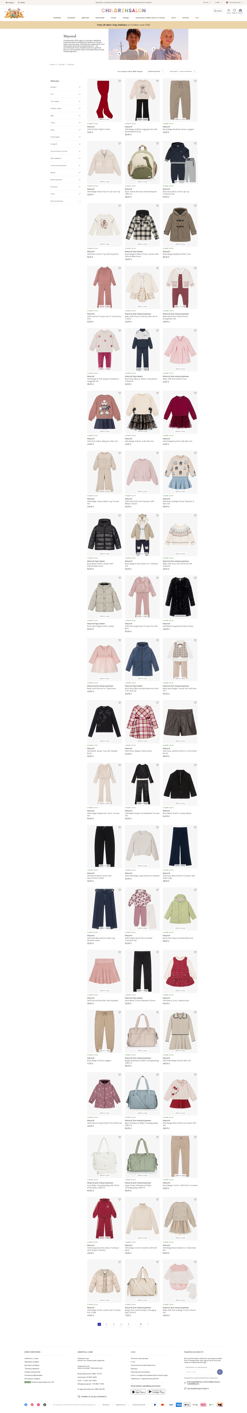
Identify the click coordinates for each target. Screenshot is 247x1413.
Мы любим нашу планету (198, 1389)
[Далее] (148, 1324)
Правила (106, 1405)
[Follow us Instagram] (32, 1406)
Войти (23, 3)
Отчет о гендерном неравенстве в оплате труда (149, 1375)
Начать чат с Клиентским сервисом (91, 1359)
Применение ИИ (139, 1405)
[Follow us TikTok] (44, 1406)
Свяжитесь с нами (31, 1358)
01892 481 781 (99, 1389)
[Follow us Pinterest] (38, 1406)
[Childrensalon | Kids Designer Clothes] (14, 13)
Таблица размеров (31, 1369)
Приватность (121, 1405)
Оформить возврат (31, 1362)
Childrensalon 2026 (70, 1405)
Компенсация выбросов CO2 (39, 1382)
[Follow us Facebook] (25, 1406)
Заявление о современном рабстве (145, 1379)
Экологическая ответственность (143, 1365)
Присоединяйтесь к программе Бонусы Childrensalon (203, 1383)
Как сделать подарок (32, 1379)
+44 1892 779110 (98, 1384)
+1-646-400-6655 (89, 1380)
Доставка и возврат (31, 1365)
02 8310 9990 (91, 1377)
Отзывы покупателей (32, 1372)
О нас (133, 1362)
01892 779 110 (97, 1374)
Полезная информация (33, 1375)
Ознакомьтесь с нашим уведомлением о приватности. (201, 1378)
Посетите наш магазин (139, 1358)
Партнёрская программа (140, 1372)
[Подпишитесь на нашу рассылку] (220, 1372)
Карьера (134, 1369)
